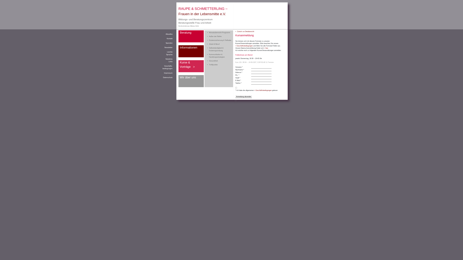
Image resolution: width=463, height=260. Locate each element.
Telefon (238, 83)
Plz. (237, 75)
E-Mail (238, 80)
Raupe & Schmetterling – (202, 9)
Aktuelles (169, 34)
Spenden (169, 43)
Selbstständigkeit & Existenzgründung (216, 49)
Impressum (168, 73)
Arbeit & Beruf (214, 44)
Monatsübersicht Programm (219, 32)
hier (267, 48)
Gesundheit (213, 61)
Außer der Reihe (215, 36)
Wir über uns (188, 77)
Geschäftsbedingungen (245, 46)
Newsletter (168, 47)
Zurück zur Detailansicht (245, 31)
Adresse (238, 72)
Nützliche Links (169, 60)
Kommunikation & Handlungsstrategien (217, 55)
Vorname (239, 67)
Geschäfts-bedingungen (168, 67)
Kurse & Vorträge (185, 64)
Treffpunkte (213, 65)
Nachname (239, 70)
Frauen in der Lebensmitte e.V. (202, 14)
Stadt (237, 78)
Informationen (188, 47)
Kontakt (170, 38)
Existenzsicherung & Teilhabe (220, 40)
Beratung (185, 32)
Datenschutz (168, 77)
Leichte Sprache (169, 53)
